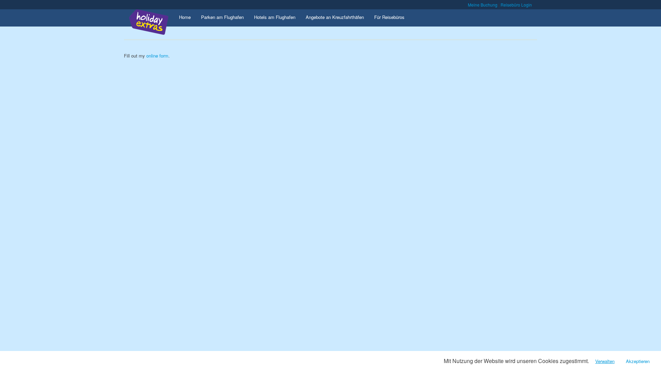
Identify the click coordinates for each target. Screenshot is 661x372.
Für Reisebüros (389, 17)
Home (185, 17)
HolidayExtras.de (154, 23)
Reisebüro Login (516, 5)
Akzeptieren (638, 361)
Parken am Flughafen (222, 17)
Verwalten (605, 361)
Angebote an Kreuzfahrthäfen (335, 17)
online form (157, 55)
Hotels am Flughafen (274, 17)
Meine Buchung (482, 5)
